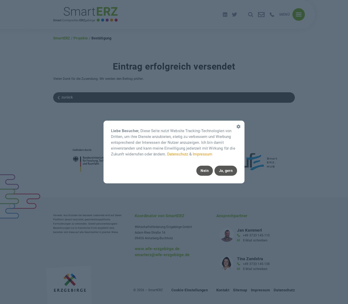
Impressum (202, 154)
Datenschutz (177, 154)
